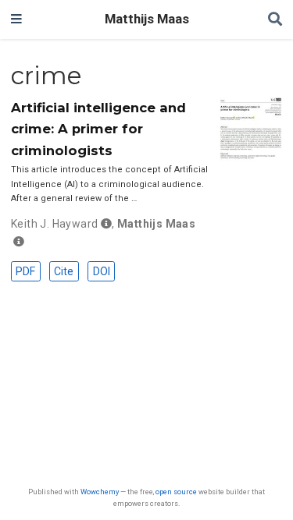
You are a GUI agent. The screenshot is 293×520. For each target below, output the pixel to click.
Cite (63, 271)
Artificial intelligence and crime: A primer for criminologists (98, 129)
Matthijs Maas (147, 19)
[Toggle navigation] (16, 19)
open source (176, 491)
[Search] (275, 20)
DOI (101, 271)
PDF (25, 271)
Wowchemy (99, 491)
